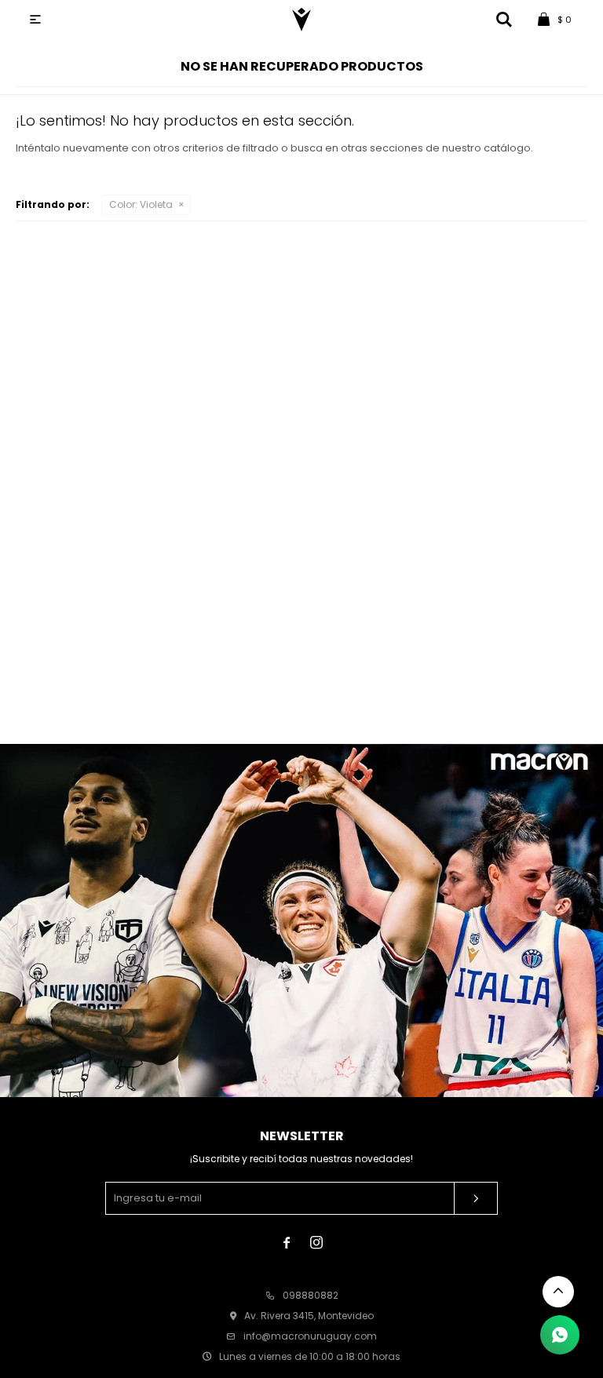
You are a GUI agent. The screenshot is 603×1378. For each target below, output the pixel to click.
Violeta (141, 204)
